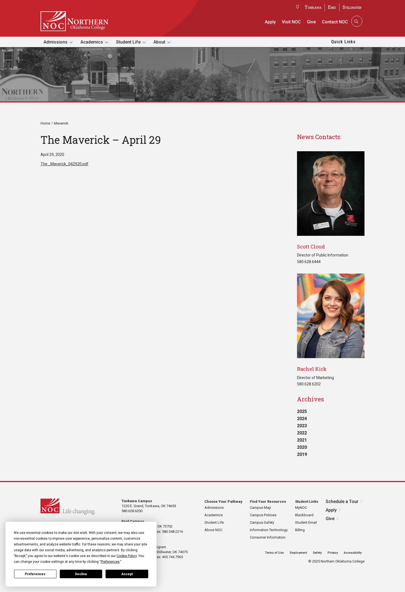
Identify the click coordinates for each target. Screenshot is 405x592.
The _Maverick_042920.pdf (64, 164)
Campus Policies (263, 515)
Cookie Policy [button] (127, 556)
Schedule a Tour (342, 501)
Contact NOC (335, 22)
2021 (302, 440)
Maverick (61, 123)
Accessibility (352, 553)
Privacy (333, 553)
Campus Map (260, 508)
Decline (81, 574)
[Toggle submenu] (71, 42)
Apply (270, 22)
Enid (332, 7)
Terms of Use (274, 553)
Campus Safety (262, 522)
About (159, 42)
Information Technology (269, 530)
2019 (302, 454)
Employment (298, 553)
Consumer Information (267, 537)
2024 (302, 418)
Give (311, 22)
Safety (317, 553)
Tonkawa (313, 7)
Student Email (306, 522)
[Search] (356, 21)
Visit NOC (291, 22)
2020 (302, 447)
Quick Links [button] (343, 41)
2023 (302, 425)
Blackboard (304, 515)
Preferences (35, 574)
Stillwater (351, 7)
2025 (302, 411)
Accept (127, 574)
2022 (302, 433)
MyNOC (301, 508)
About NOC (213, 530)
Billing (300, 530)
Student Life (128, 42)
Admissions (56, 42)
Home (45, 123)
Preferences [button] (110, 562)
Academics (91, 42)
